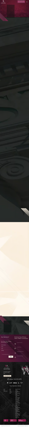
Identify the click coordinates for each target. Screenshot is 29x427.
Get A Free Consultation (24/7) (21, 1)
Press (10, 393)
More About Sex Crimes (8, 17)
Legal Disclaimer (21, 420)
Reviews (10, 392)
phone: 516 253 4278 (15, 379)
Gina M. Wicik (9, 238)
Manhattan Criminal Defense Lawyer (17, 392)
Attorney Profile (5, 391)
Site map (5, 420)
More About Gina (6, 333)
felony (14, 168)
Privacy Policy (12, 420)
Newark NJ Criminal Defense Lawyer (17, 411)
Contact (10, 391)
